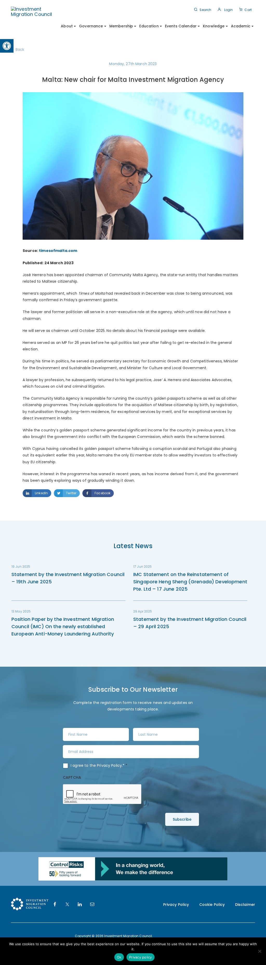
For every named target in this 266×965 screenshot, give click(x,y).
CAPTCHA (72, 777)
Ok (119, 957)
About (67, 26)
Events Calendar (181, 26)
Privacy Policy (109, 765)
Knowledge (213, 26)
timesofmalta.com (58, 250)
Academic (240, 26)
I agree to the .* (99, 765)
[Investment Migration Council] (35, 11)
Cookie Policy (212, 904)
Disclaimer (245, 904)
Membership (121, 26)
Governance (91, 26)
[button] (7, 46)
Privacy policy (140, 957)
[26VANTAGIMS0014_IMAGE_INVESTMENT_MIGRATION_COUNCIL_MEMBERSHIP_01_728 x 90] (133, 868)
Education (148, 26)
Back (20, 49)
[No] (259, 951)
